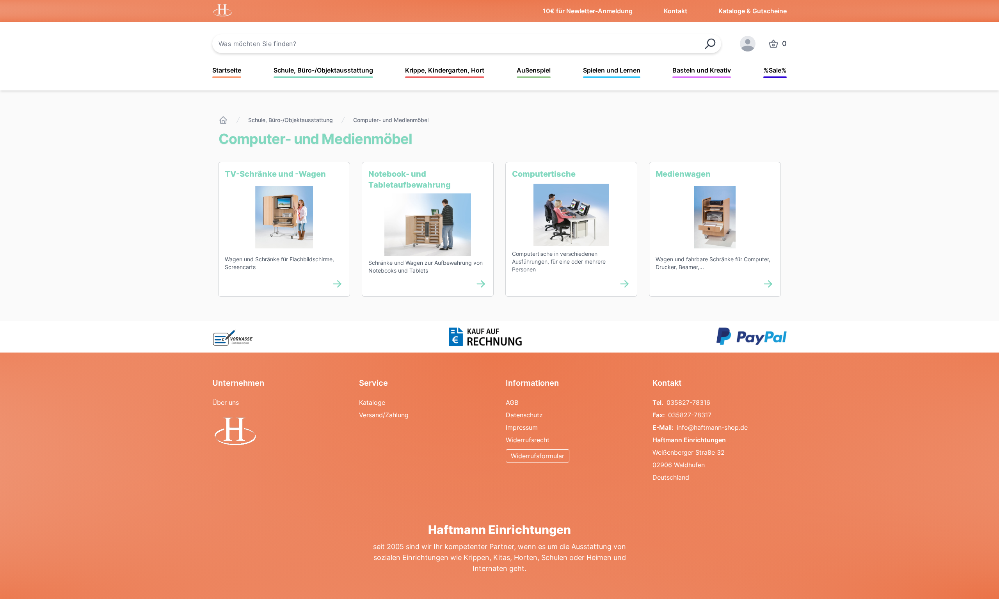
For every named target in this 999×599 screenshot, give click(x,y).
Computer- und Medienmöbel (390, 120)
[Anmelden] (747, 43)
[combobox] (466, 43)
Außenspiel (534, 70)
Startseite (226, 70)
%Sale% (775, 70)
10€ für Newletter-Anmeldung (588, 11)
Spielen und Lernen (611, 70)
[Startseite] (223, 120)
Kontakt (675, 11)
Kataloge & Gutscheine (752, 11)
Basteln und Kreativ (701, 70)
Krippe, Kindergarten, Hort (444, 70)
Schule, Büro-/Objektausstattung (323, 70)
